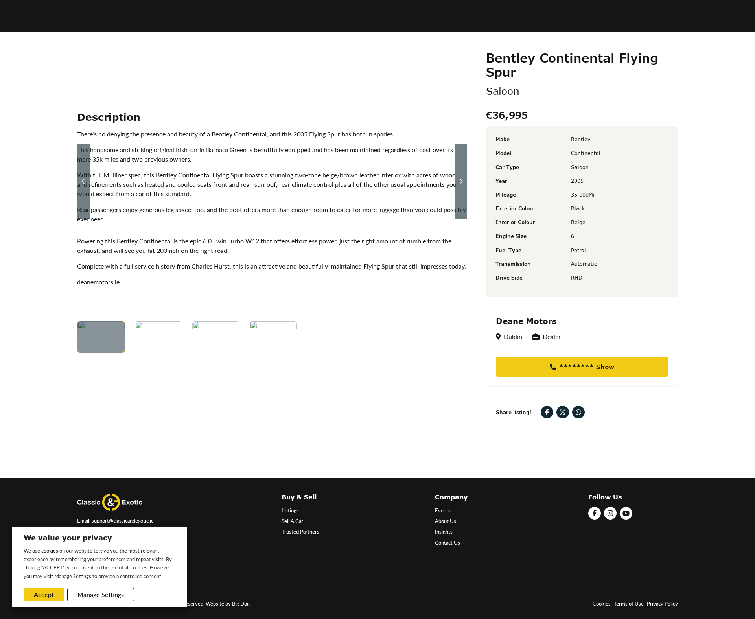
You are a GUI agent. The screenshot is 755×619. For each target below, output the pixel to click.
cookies (49, 550)
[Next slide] (461, 181)
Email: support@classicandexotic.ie (115, 520)
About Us (445, 521)
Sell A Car (292, 521)
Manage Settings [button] (100, 594)
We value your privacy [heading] (68, 537)
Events (443, 510)
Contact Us (447, 542)
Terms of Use (629, 603)
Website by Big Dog (228, 603)
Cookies (602, 603)
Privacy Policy (662, 603)
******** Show (586, 367)
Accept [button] (44, 594)
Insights (444, 531)
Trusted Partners (300, 531)
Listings (290, 510)
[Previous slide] (83, 181)
